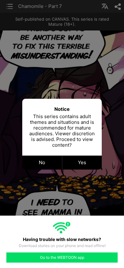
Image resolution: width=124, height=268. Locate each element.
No (42, 162)
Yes (82, 162)
